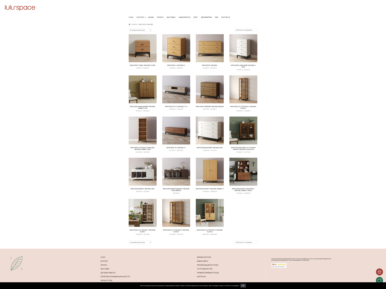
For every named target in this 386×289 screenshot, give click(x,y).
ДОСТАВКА (105, 269)
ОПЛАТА (104, 265)
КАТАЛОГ (104, 261)
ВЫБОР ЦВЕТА (202, 261)
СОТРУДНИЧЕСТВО (204, 269)
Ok (243, 285)
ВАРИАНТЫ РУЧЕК (204, 257)
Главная (134, 24)
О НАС (103, 257)
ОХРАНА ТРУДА (106, 280)
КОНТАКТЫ (201, 276)
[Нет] (383, 286)
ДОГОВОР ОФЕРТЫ (108, 273)
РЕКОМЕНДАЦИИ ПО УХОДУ (207, 265)
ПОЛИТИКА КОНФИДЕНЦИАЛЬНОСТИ (115, 276)
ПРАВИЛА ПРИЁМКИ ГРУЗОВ (208, 273)
